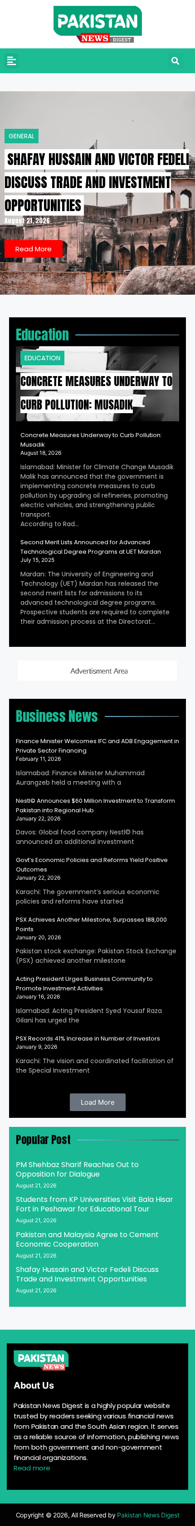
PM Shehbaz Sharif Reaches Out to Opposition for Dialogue (77, 1169)
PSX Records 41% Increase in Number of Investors (88, 1038)
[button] (11, 60)
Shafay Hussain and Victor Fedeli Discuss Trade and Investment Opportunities (97, 182)
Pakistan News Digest (148, 1515)
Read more (32, 1468)
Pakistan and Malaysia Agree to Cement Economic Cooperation (87, 1239)
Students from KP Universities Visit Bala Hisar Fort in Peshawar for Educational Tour (94, 1204)
